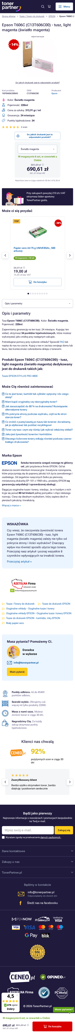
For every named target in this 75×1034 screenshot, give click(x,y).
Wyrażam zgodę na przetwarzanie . (34, 837)
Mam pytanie (17, 671)
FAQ (62, 341)
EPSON (52, 16)
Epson (54, 93)
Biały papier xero (15, 623)
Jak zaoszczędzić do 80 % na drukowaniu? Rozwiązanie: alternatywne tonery (36, 408)
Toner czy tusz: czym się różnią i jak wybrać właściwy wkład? (39, 429)
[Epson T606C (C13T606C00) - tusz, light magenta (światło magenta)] (37, 76)
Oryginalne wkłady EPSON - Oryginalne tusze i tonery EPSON (38, 613)
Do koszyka (54, 1026)
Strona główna (8, 16)
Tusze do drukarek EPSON (56, 603)
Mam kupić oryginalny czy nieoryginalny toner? (31, 401)
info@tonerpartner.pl (26, 662)
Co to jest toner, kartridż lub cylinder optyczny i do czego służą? (37, 395)
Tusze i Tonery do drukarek (31, 16)
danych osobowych (50, 837)
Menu (66, 6)
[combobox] (37, 149)
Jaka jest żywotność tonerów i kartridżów (28, 434)
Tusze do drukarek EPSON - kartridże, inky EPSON (33, 618)
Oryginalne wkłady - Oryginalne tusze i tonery (30, 608)
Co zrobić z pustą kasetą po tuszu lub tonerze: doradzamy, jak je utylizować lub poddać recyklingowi (38, 423)
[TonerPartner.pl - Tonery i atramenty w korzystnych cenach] (11, 6)
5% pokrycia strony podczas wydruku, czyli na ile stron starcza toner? (36, 416)
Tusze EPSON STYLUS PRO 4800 (20, 376)
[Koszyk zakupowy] (49, 6)
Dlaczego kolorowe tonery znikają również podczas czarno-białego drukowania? (38, 440)
